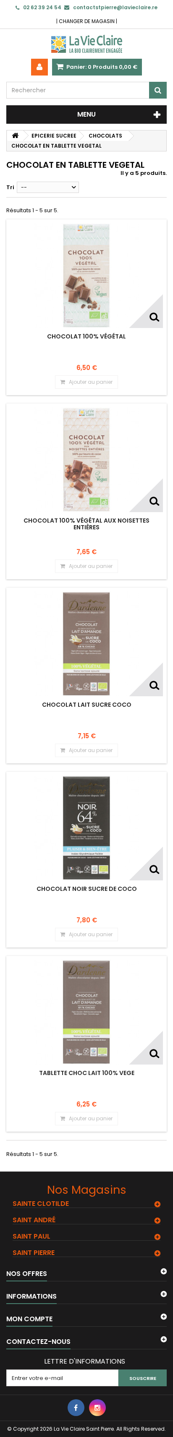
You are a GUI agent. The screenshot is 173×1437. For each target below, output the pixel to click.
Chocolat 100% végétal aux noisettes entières (86, 523)
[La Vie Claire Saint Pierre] (86, 44)
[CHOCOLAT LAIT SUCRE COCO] (86, 643)
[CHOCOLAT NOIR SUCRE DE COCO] (86, 828)
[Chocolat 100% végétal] (86, 275)
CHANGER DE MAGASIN (87, 21)
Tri (10, 187)
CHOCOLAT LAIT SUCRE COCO (86, 704)
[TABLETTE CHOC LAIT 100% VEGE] (86, 1012)
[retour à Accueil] (15, 135)
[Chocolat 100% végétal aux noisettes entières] (86, 459)
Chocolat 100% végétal (86, 336)
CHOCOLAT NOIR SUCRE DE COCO (87, 889)
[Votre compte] (39, 67)
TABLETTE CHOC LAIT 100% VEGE (86, 1073)
